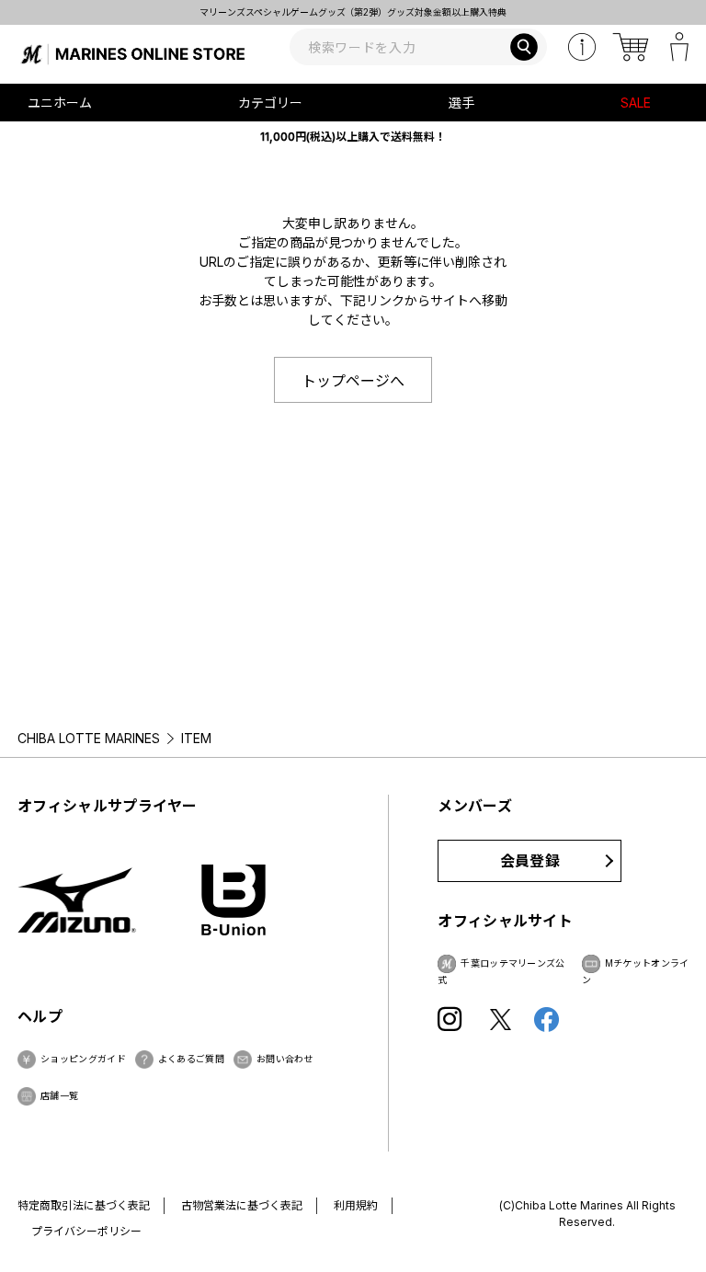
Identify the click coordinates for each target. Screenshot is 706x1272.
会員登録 (530, 861)
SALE (636, 102)
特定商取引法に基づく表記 (83, 1205)
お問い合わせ (284, 1058)
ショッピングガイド (83, 1058)
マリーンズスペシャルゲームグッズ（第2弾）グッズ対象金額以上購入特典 (340, 11)
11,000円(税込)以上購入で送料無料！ (353, 136)
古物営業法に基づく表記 (241, 1205)
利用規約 (356, 1205)
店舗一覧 (59, 1095)
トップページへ (353, 381)
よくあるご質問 (191, 1058)
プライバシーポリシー (86, 1231)
